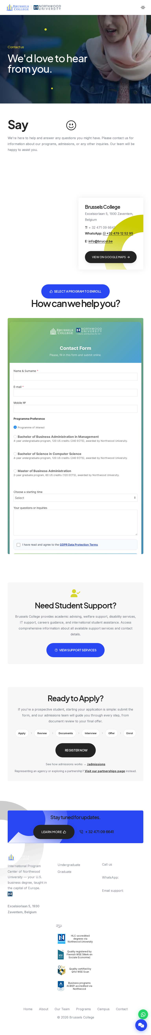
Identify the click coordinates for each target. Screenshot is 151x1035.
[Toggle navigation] (143, 7)
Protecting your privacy (79, 925)
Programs (83, 1009)
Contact (122, 1009)
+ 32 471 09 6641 (123, 7)
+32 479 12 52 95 (119, 233)
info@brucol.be (100, 241)
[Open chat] (141, 1025)
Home (27, 1009)
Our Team (62, 1009)
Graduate (64, 872)
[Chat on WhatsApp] (143, 1014)
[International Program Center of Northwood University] (47, 7)
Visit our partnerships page (105, 771)
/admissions (96, 764)
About (43, 1009)
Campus (103, 1009)
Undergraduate (69, 865)
